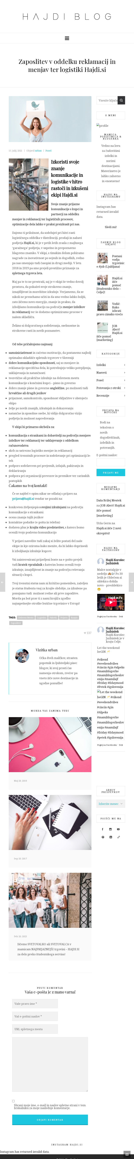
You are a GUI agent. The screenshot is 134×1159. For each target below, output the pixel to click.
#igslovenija (115, 687)
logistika (41, 617)
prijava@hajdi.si (23, 499)
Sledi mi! (111, 227)
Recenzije (102, 395)
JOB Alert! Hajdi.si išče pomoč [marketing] (110, 510)
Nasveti (101, 372)
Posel (48, 150)
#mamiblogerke (108, 671)
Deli (121, 616)
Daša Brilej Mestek (108, 500)
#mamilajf (111, 679)
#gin (110, 667)
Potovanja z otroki (108, 388)
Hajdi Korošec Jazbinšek (115, 561)
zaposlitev (16, 623)
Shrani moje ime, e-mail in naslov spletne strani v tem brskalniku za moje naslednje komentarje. (50, 1106)
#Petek (101, 687)
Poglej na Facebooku (107, 616)
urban (38, 150)
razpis (74, 617)
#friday (102, 683)
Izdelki (101, 365)
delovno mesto (26, 617)
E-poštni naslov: (106, 455)
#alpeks (119, 667)
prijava (64, 617)
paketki (53, 617)
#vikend (102, 659)
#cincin (102, 667)
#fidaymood (116, 683)
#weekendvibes (107, 663)
